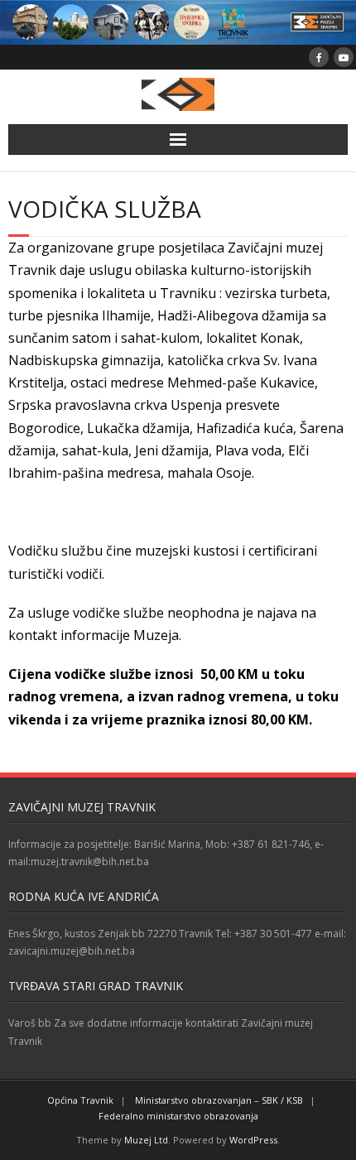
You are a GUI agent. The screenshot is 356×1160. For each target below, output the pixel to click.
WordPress (253, 1140)
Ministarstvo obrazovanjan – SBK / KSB (219, 1100)
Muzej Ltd (146, 1140)
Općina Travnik (80, 1100)
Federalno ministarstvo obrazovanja (178, 1115)
